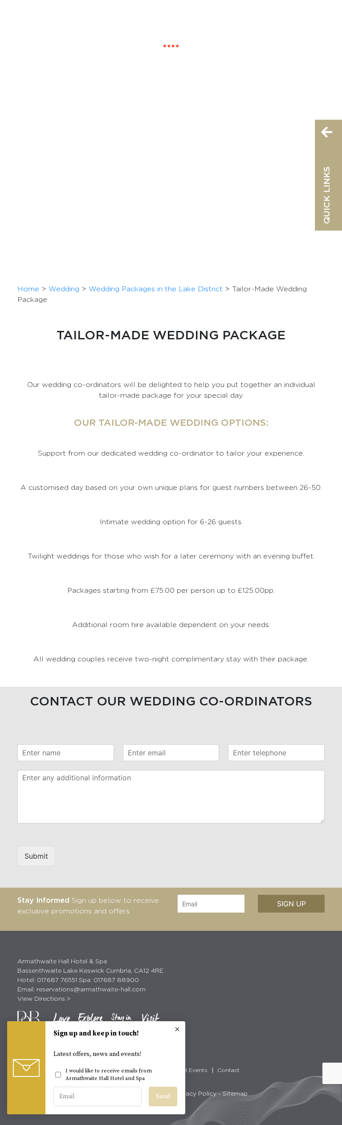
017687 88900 (116, 979)
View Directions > (44, 998)
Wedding (64, 289)
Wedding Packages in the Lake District (156, 289)
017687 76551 (57, 979)
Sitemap (235, 1093)
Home (28, 289)
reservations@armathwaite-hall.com (91, 989)
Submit (36, 856)
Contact (228, 1070)
